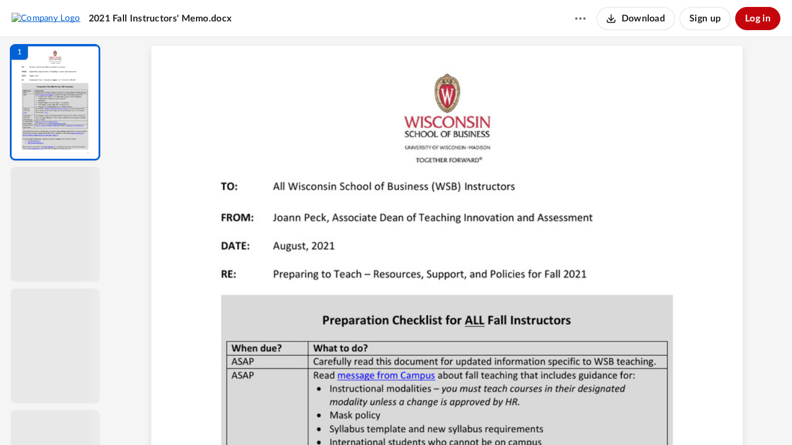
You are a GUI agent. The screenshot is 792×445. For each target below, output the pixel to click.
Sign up (705, 18)
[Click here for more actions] (580, 18)
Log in (758, 18)
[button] (55, 102)
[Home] (46, 18)
